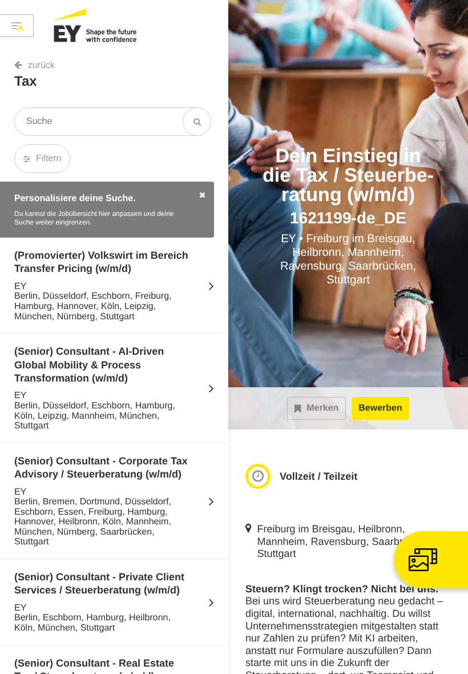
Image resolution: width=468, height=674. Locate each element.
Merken (322, 408)
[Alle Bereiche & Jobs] (17, 25)
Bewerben (380, 408)
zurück (41, 65)
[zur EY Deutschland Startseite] (96, 26)
